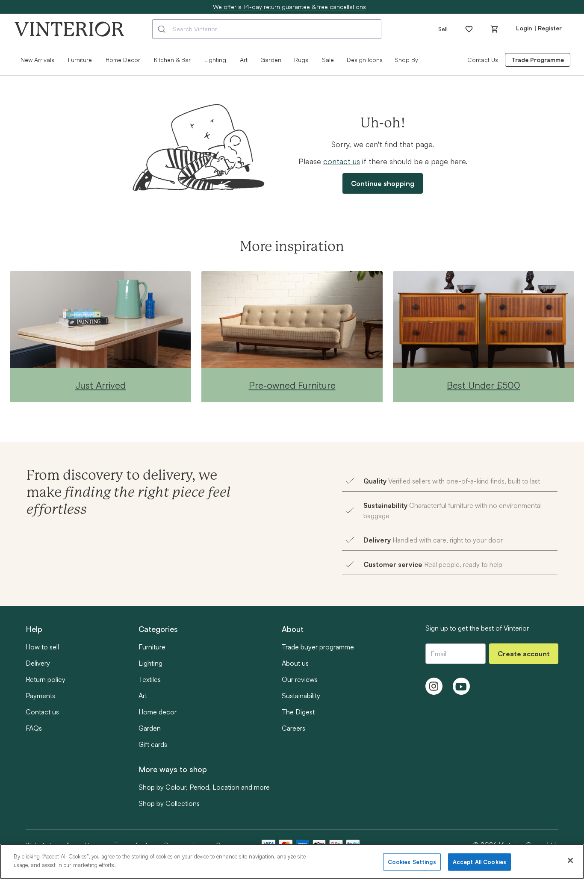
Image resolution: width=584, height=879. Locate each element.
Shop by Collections (169, 803)
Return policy (45, 679)
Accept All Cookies (479, 861)
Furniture (152, 647)
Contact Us (482, 59)
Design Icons (365, 59)
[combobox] (266, 29)
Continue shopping (382, 183)
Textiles (150, 679)
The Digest (298, 712)
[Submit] (163, 29)
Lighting (150, 663)
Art (143, 695)
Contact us (42, 712)
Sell (443, 28)
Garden (270, 59)
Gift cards (153, 744)
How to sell (42, 647)
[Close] (570, 860)
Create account (524, 653)
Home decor (158, 712)
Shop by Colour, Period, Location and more (204, 787)
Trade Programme (537, 59)
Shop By (406, 59)
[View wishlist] (469, 29)
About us (295, 663)
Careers (293, 728)
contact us (341, 161)
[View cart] (494, 29)
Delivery (38, 663)
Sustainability (301, 695)
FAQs (34, 728)
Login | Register (539, 28)
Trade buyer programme (318, 647)
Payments (40, 695)
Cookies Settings (412, 861)
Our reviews (300, 679)
